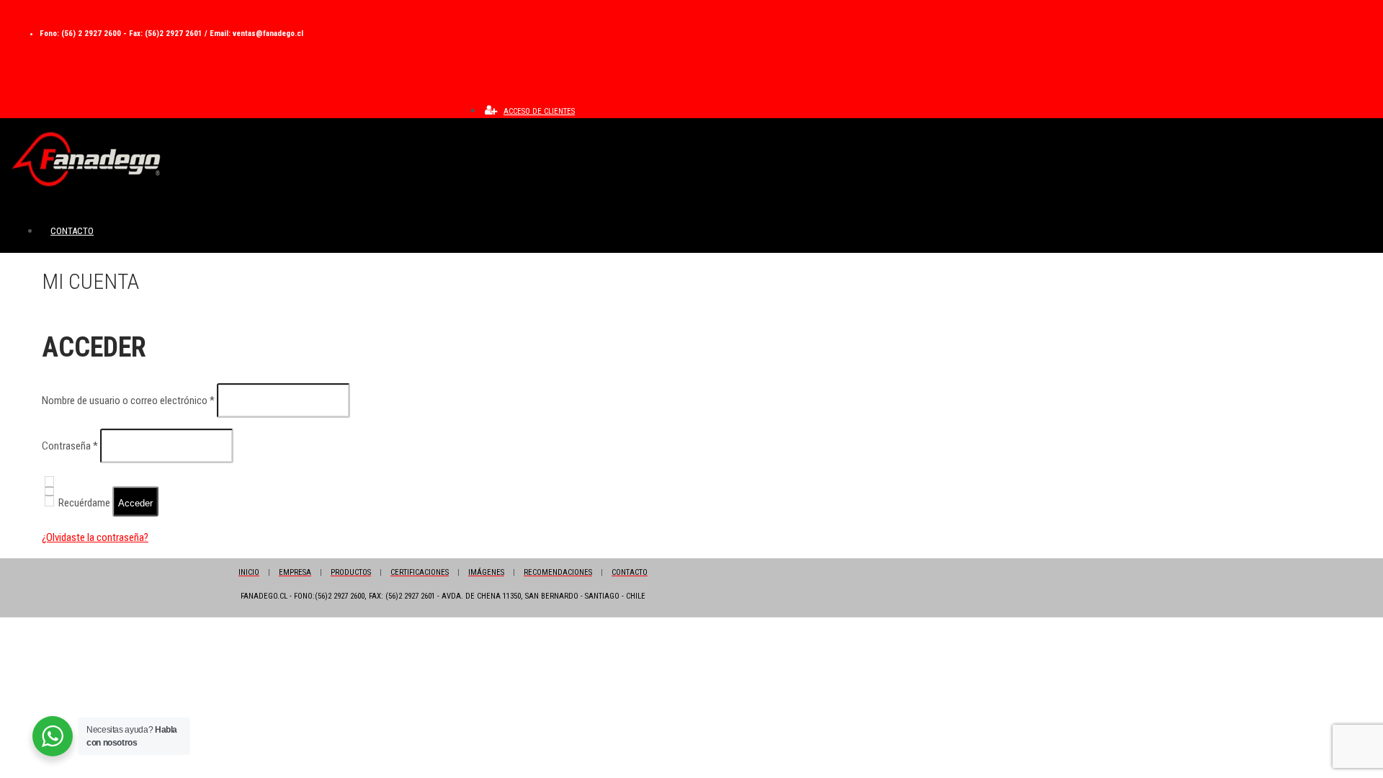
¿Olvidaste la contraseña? (95, 537)
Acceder (135, 503)
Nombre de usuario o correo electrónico (128, 400)
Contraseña (70, 445)
